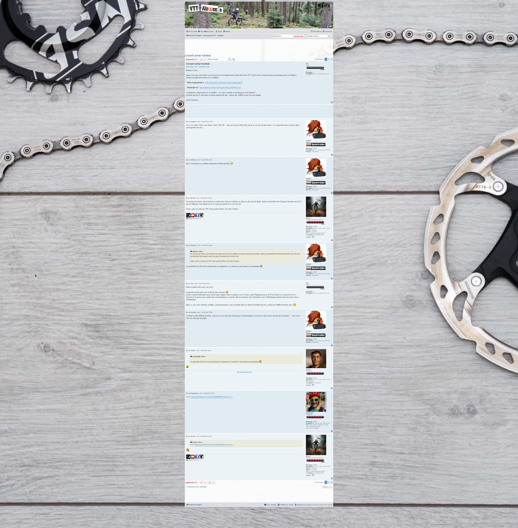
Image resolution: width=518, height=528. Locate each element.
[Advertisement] (259, 46)
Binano (308, 218)
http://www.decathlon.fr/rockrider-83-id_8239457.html (220, 88)
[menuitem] (200, 31)
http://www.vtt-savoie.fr (244, 372)
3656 (315, 148)
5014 (315, 421)
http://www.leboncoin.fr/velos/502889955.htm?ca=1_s (212, 397)
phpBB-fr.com (262, 512)
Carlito (308, 369)
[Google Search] (329, 36)
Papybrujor (309, 413)
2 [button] (328, 59)
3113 (315, 378)
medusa (308, 140)
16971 (315, 226)
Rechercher (298, 36)
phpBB (253, 509)
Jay (307, 63)
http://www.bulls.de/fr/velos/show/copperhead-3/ (224, 83)
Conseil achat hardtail (198, 55)
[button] (331, 59)
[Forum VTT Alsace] (206, 13)
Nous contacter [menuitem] (272, 505)
